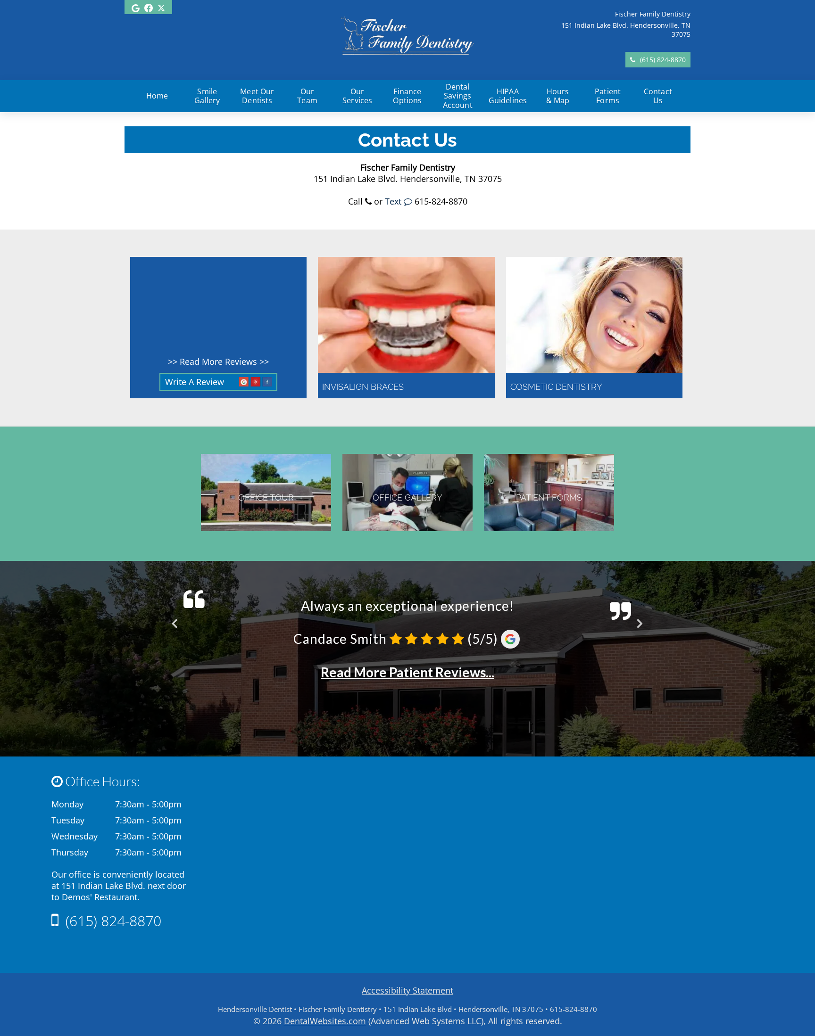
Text (394, 201)
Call (356, 201)
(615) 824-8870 (663, 59)
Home (157, 95)
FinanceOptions (407, 96)
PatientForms (608, 96)
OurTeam (307, 96)
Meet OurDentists (257, 96)
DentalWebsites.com (325, 1021)
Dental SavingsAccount (458, 96)
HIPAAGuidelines (508, 96)
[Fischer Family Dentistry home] (407, 60)
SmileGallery (207, 96)
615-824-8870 (441, 201)
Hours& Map (558, 96)
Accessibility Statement (407, 990)
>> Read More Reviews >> (218, 361)
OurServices (357, 96)
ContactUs (658, 96)
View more (406, 327)
